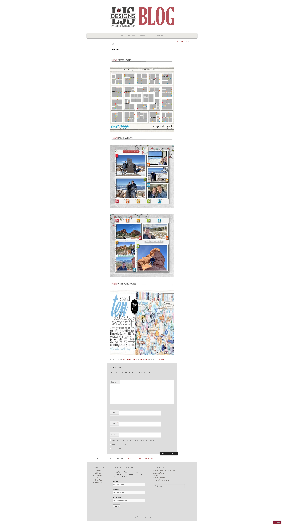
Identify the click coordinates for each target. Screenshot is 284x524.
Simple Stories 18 (159, 478)
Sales (96, 478)
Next (186, 41)
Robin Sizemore (144, 359)
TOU (150, 36)
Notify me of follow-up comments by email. (124, 449)
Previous (179, 41)
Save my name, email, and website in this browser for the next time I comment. (134, 440)
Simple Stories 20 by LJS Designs (164, 471)
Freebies (142, 36)
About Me (159, 36)
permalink (161, 359)
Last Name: (116, 489)
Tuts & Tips (98, 482)
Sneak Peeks (99, 480)
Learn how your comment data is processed (140, 458)
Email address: (117, 497)
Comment (115, 381)
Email (114, 423)
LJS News (126, 359)
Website (113, 434)
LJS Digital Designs (147, 517)
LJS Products (133, 359)
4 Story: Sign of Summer (161, 480)
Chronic (155, 475)
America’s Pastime (159, 473)
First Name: (116, 481)
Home (122, 36)
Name (114, 412)
